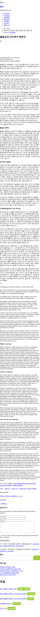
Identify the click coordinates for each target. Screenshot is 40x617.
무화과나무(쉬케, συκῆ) (7, 567)
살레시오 (7, 488)
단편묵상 (7, 21)
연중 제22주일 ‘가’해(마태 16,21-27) (11, 571)
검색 (1, 554)
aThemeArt (10, 551)
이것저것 (7, 15)
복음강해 (7, 19)
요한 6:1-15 (15, 488)
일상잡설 (7, 13)
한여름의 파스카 (5, 603)
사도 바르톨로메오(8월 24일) (9, 573)
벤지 (2, 6)
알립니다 (7, 25)
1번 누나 (3, 608)
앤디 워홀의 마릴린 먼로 (8, 589)
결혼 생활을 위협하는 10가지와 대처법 (12, 594)
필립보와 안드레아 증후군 (28, 488)
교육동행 (7, 17)
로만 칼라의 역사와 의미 (8, 574)
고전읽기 (7, 23)
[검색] (36, 558)
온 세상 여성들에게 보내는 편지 (10, 569)
